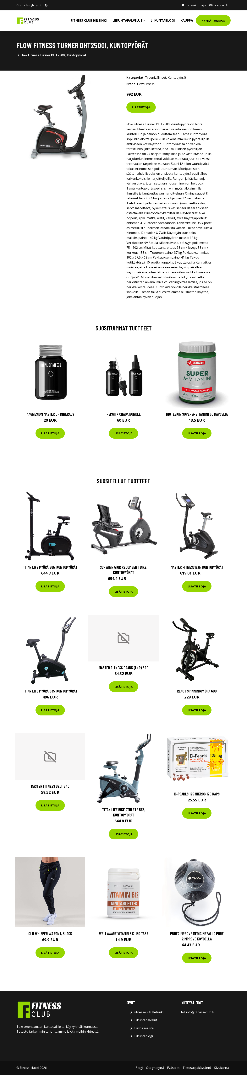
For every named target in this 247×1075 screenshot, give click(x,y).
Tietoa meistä (144, 1028)
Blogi (139, 1068)
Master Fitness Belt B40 (50, 786)
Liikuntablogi (163, 20)
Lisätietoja (141, 107)
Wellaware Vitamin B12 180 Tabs (123, 933)
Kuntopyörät (177, 77)
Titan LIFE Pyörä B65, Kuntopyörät (50, 567)
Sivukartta (221, 1068)
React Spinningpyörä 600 (197, 690)
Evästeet (173, 1068)
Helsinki (191, 5)
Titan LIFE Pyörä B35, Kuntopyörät (50, 690)
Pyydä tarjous (213, 20)
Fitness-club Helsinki (89, 20)
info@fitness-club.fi (200, 1012)
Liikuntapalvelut (145, 1020)
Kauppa (187, 20)
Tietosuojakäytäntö (197, 1068)
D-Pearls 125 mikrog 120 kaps (197, 793)
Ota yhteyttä (155, 1068)
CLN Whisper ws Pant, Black (50, 933)
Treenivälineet (155, 77)
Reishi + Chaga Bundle (124, 414)
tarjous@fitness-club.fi (214, 5)
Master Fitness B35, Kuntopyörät (197, 567)
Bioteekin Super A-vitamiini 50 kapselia (197, 414)
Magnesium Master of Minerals (50, 414)
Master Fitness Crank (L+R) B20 (123, 667)
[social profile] (46, 5)
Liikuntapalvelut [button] (128, 20)
